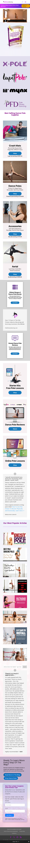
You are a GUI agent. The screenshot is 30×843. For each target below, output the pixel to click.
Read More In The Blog (12, 775)
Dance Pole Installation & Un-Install (14, 829)
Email (6, 808)
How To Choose (24, 5)
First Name (7, 802)
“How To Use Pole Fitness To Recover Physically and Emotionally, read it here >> (14, 508)
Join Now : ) (9, 815)
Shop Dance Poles (11, 778)
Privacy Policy (22, 831)
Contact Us (14, 833)
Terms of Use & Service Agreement (11, 831)
